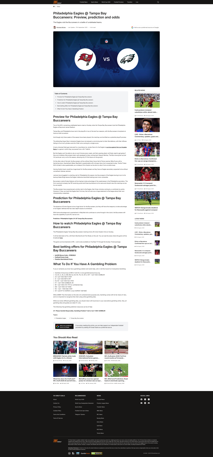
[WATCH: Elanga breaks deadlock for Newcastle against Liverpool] (147, 198)
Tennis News (100, 433)
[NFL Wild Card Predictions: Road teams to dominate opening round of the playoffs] (116, 370)
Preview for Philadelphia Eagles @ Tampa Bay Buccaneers (74, 97)
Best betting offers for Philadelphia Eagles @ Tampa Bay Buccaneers (77, 106)
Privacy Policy (57, 407)
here (61, 238)
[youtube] (141, 403)
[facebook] (141, 399)
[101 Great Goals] (58, 447)
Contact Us (56, 403)
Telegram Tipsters (80, 414)
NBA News (100, 410)
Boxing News (100, 418)
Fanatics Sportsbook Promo (64, 259)
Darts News (100, 422)
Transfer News (101, 407)
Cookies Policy (57, 410)
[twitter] (145, 399)
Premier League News (103, 403)
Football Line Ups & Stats (82, 410)
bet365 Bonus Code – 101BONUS (65, 255)
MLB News (100, 429)
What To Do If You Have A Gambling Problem (70, 109)
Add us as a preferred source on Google (146, 27)
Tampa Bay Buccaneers (77, 318)
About (55, 399)
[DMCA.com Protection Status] (96, 454)
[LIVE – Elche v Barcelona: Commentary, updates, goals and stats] (147, 125)
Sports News (94, 2)
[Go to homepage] (57, 2)
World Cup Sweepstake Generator (84, 403)
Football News (83, 2)
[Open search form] (158, 2)
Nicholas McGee (61, 27)
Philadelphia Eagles (61, 318)
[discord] (149, 403)
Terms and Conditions (59, 414)
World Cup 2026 (106, 2)
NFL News (99, 414)
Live (137, 2)
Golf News (99, 425)
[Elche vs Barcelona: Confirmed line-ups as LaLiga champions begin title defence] (147, 149)
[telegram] (145, 403)
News (58, 6)
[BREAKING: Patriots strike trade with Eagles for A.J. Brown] (65, 347)
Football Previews (118, 2)
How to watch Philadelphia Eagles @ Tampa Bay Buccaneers (75, 103)
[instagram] (149, 399)
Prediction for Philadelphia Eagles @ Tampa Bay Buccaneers (75, 100)
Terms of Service (58, 418)
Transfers (129, 2)
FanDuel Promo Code (61, 257)
